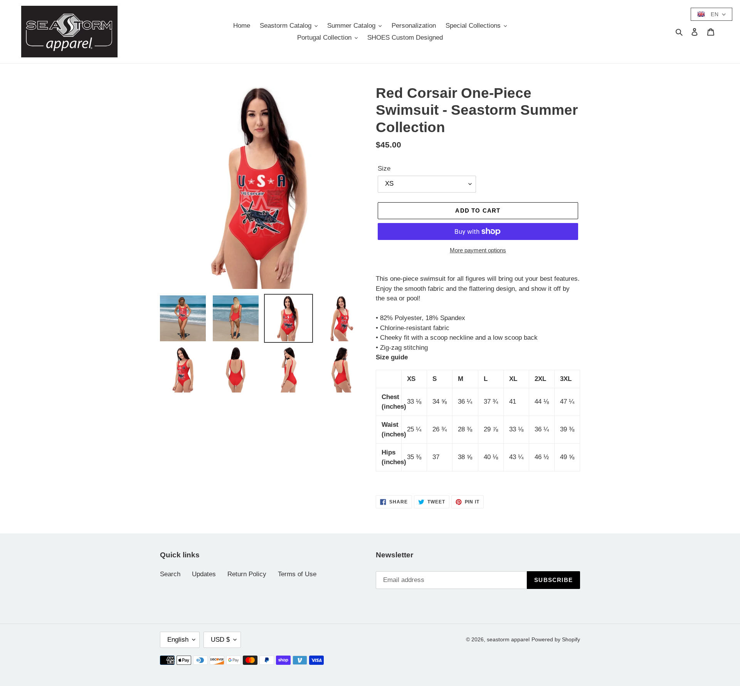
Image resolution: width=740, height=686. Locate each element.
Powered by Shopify (555, 639)
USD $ (220, 639)
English (177, 639)
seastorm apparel (508, 639)
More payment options (478, 250)
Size (384, 168)
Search (170, 574)
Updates (204, 574)
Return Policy (246, 574)
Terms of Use (297, 574)
